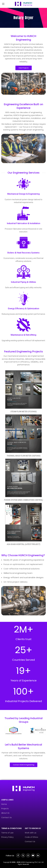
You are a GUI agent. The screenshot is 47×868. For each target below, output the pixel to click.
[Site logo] (23, 3)
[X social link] (23, 855)
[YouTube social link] (33, 855)
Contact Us (6, 817)
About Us (5, 813)
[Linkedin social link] (38, 855)
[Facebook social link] (18, 855)
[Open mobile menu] (3, 3)
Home (4, 804)
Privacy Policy (7, 837)
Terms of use (7, 832)
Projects (5, 808)
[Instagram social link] (28, 855)
